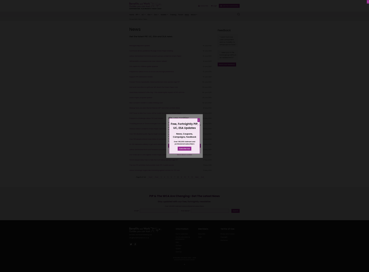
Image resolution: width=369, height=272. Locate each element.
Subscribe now (184, 149)
